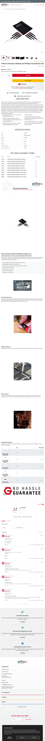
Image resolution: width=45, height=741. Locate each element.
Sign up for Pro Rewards (18, 88)
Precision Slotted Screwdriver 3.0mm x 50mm (16, 174)
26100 (2, 163)
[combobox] (8, 528)
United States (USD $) (22, 706)
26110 (2, 168)
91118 (2, 159)
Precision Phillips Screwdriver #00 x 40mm (16, 163)
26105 (2, 165)
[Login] (40, 4)
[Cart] (43, 4)
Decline (34, 737)
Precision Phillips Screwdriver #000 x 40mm (16, 161)
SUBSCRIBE (28, 719)
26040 (2, 176)
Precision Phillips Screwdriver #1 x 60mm (16, 168)
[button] (7, 544)
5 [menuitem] (24, 603)
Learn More (22, 621)
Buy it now (28, 80)
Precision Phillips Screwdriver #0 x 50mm (16, 165)
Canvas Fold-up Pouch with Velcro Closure (16, 159)
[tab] (17, 517)
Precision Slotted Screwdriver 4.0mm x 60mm (16, 176)
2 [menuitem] (20, 603)
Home (2, 9)
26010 (2, 170)
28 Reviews (42, 61)
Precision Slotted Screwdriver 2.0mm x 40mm (16, 172)
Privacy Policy (9, 733)
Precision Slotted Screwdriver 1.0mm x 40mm (16, 170)
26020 (2, 172)
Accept (21, 737)
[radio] (23, 507)
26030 (2, 174)
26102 (2, 161)
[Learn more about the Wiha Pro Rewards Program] (22, 84)
